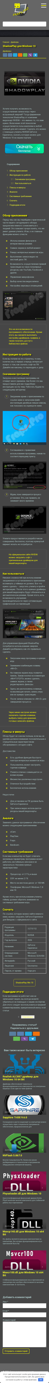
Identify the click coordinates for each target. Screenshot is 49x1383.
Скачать (13, 200)
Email (6, 1311)
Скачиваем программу (25, 179)
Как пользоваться (23, 183)
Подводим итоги (17, 205)
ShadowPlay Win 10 (24, 982)
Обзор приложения (18, 171)
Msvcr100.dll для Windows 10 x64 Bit (23, 1274)
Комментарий (9, 1320)
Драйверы (7, 51)
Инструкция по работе (20, 175)
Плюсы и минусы (18, 187)
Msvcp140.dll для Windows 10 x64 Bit (23, 1233)
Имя (5, 1302)
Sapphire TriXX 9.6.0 (15, 1117)
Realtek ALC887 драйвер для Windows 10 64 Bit (20, 1078)
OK (41, 1380)
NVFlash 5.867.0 (12, 1155)
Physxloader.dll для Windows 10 (22, 1193)
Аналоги (13, 192)
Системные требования (21, 196)
